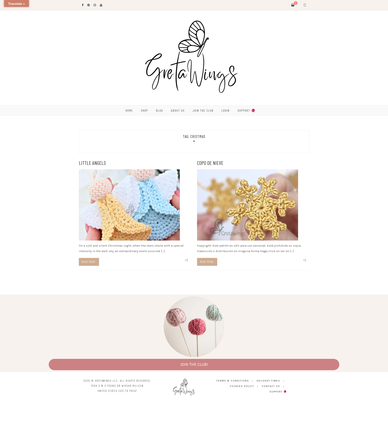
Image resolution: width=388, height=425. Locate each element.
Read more (89, 261)
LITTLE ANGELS (92, 163)
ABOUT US (178, 110)
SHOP (144, 110)
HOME (129, 110)
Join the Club (203, 110)
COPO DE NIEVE (210, 163)
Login (225, 110)
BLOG (159, 110)
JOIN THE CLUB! (194, 364)
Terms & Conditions (232, 380)
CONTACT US (271, 386)
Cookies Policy (242, 386)
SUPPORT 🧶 (246, 110)
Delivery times (268, 380)
